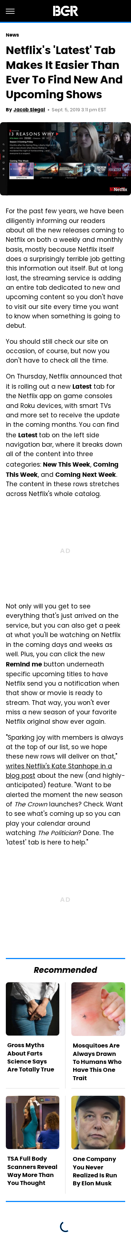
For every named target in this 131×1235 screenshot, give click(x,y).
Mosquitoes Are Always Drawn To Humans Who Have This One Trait (97, 1062)
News (12, 35)
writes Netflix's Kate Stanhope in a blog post (59, 771)
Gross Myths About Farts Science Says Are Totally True (30, 1057)
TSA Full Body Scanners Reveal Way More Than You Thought (32, 1171)
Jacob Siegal (29, 110)
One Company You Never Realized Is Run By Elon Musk (95, 1171)
